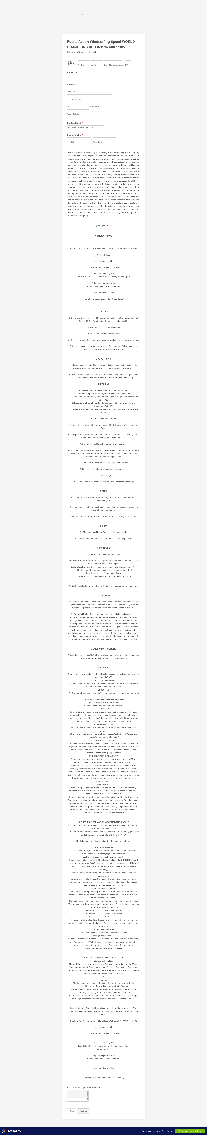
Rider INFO (71, 63)
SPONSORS (72, 73)
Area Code (70, 142)
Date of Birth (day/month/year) (114, 65)
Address (71, 84)
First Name (81, 65)
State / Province (95, 106)
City (68, 106)
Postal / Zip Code (73, 114)
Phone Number (75, 135)
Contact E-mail (75, 123)
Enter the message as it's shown (83, 1088)
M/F (126, 65)
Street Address (72, 91)
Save (71, 1111)
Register (83, 1111)
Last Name (94, 65)
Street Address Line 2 (74, 99)
